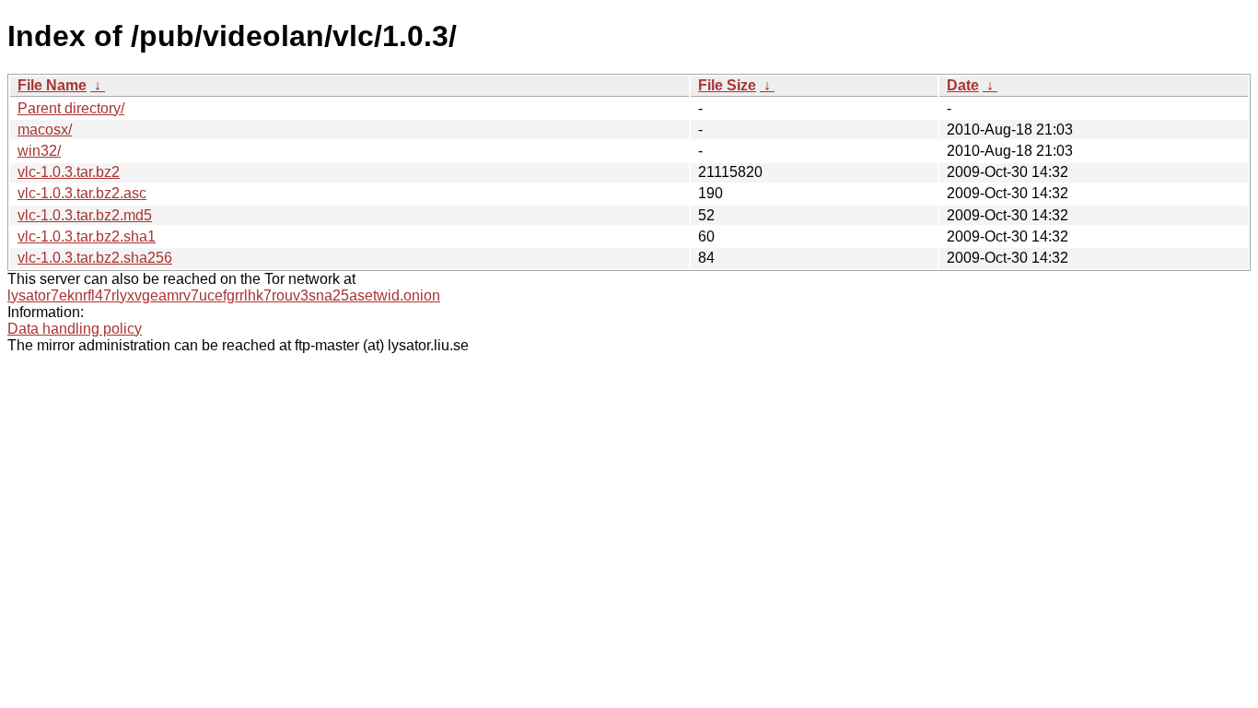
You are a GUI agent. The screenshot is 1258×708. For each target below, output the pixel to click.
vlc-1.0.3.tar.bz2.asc (81, 193)
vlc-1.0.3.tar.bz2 (68, 172)
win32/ (39, 151)
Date (963, 85)
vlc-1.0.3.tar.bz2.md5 (84, 215)
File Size (727, 85)
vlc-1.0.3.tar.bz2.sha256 (94, 258)
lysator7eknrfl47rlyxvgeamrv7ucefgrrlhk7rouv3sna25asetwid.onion (223, 295)
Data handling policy (74, 328)
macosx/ (44, 129)
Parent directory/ (70, 108)
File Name (52, 85)
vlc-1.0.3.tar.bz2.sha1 (86, 236)
